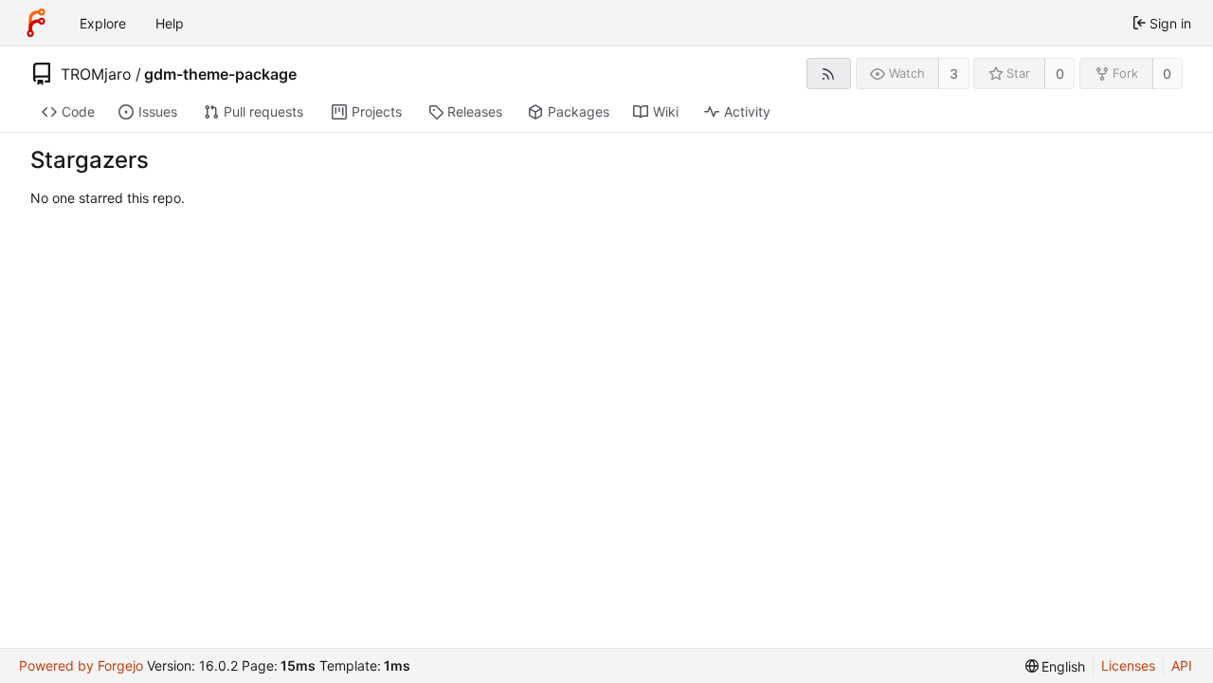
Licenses (1128, 665)
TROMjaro (96, 74)
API (1181, 665)
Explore (103, 23)
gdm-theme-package (220, 74)
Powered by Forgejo (81, 665)
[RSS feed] (828, 73)
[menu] (1055, 666)
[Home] (36, 23)
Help (169, 23)
